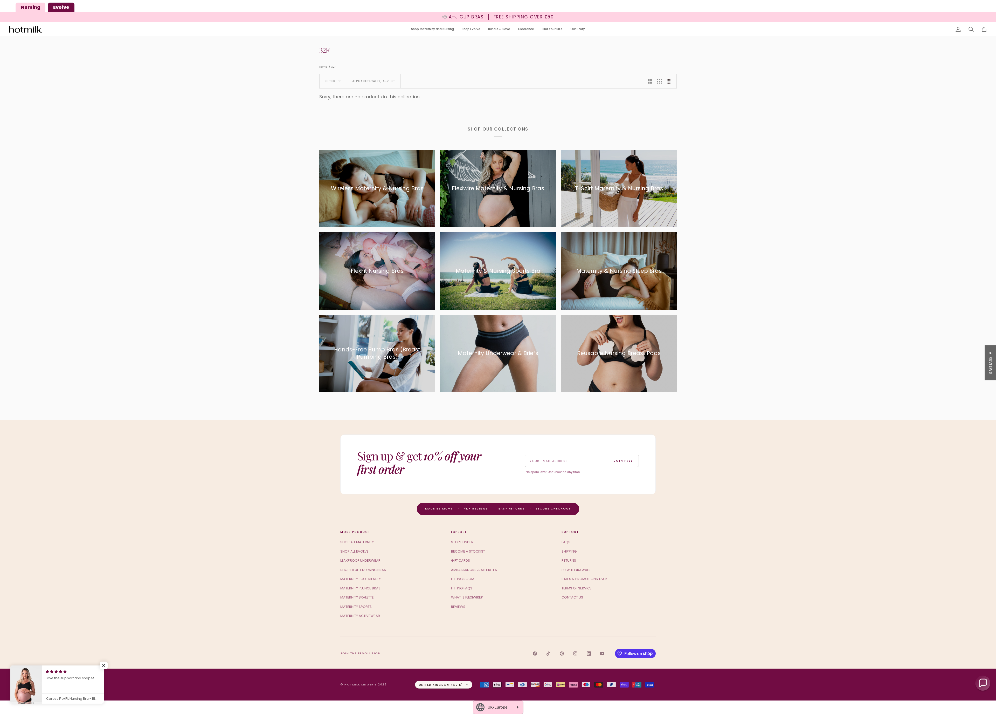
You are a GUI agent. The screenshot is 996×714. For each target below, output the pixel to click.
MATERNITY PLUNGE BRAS (360, 588)
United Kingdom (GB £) (441, 685)
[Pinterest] (561, 653)
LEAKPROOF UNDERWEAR (360, 560)
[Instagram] (575, 653)
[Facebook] (534, 653)
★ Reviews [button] (990, 362)
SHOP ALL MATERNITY (357, 542)
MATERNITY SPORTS (356, 606)
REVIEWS (458, 606)
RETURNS (569, 560)
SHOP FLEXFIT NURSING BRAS (363, 569)
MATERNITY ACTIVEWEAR (360, 615)
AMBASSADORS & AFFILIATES (474, 569)
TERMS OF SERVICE (577, 588)
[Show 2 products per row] (650, 81)
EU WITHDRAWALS (576, 569)
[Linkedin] (588, 653)
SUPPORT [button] (570, 532)
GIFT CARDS (460, 560)
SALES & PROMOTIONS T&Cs (584, 578)
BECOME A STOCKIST (468, 551)
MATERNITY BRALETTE (357, 597)
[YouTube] (602, 653)
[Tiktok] (548, 653)
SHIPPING (569, 551)
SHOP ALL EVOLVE (354, 551)
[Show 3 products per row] (659, 81)
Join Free (623, 461)
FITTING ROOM (462, 578)
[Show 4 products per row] (670, 81)
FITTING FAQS (461, 588)
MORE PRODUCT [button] (355, 532)
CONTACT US (572, 597)
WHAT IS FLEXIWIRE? (467, 597)
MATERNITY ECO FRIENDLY (360, 578)
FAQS (566, 542)
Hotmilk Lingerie (360, 684)
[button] (432, 29)
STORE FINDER (462, 542)
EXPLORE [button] (459, 532)
